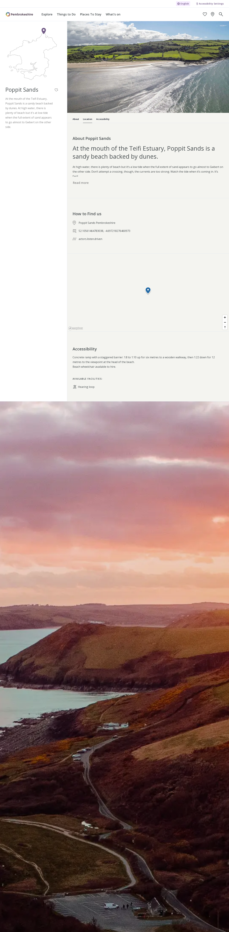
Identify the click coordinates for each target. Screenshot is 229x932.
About (76, 119)
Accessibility (102, 119)
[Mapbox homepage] (75, 328)
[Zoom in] (224, 317)
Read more (81, 183)
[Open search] (221, 14)
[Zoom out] (224, 322)
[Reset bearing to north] (224, 327)
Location (87, 119)
